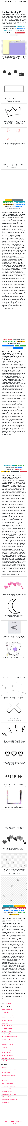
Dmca (6, 1121)
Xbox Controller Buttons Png (8, 1052)
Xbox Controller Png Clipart (8, 1025)
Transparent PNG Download (14, 1)
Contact (12, 1121)
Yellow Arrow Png (6, 1039)
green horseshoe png (9, 910)
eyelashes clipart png (8, 202)
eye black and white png (17, 206)
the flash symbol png (18, 348)
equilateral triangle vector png (14, 208)
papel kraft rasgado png (9, 26)
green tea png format (8, 906)
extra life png (8, 200)
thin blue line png (8, 339)
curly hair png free (6, 471)
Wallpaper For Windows (7, 1097)
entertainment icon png (19, 202)
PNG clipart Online (6, 1080)
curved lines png (19, 465)
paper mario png (21, 28)
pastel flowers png (14, 35)
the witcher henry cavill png (10, 341)
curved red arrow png (9, 465)
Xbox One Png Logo (6, 1031)
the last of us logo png (20, 345)
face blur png (8, 206)
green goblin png (19, 910)
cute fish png (23, 471)
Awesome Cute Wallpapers (8, 1088)
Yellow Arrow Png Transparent (8, 1058)
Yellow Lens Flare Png (7, 1009)
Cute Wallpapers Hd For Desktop (9, 1099)
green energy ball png (19, 906)
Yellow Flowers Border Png (8, 1017)
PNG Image (4, 1067)
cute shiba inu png (9, 469)
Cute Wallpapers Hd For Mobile (9, 1094)
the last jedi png (20, 341)
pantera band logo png (9, 32)
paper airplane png (19, 30)
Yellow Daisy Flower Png (7, 1028)
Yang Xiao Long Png (6, 1034)
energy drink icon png (17, 200)
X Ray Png (4, 1042)
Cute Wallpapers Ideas (7, 1091)
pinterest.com (9, 1003)
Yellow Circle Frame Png (7, 1015)
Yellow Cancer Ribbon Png (8, 1055)
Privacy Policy (19, 1121)
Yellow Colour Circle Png (7, 1044)
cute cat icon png (15, 471)
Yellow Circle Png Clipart (7, 1020)
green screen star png (19, 912)
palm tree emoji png (19, 32)
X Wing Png (4, 1047)
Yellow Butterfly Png (6, 1050)
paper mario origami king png (9, 28)
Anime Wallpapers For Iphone (8, 1075)
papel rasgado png (20, 26)
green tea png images (14, 914)
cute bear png (20, 467)
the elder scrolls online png (14, 343)
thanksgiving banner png (8, 345)
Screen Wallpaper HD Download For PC (11, 1105)
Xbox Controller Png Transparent (9, 1036)
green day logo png (21, 908)
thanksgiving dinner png (18, 339)
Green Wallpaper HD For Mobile (9, 1086)
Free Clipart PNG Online (7, 1083)
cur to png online (19, 469)
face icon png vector (8, 204)
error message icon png (19, 204)
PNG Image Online (6, 1072)
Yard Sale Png (5, 1023)
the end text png (8, 348)
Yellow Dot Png (5, 1012)
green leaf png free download (9, 908)
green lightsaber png (8, 912)
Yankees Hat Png (6, 1061)
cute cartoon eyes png (10, 467)
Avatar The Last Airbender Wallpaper (10, 1070)
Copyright (14, 1123)
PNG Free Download (6, 1078)
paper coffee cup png (9, 30)
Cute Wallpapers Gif (6, 1102)
